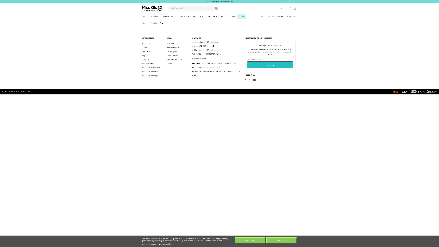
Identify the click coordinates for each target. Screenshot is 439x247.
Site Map (170, 44)
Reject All (250, 240)
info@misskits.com (199, 59)
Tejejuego (146, 60)
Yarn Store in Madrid (150, 72)
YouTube (254, 80)
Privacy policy (172, 52)
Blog (143, 56)
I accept (281, 240)
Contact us (146, 52)
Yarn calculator (148, 64)
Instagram (249, 80)
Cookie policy (172, 56)
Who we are (146, 44)
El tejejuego (267, 16)
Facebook (245, 79)
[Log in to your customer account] (289, 8)
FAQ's (169, 64)
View (294, 16)
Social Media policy (174, 60)
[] (216, 8)
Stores (144, 48)
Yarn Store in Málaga (150, 76)
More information (149, 244)
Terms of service (173, 48)
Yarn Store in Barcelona (151, 68)
